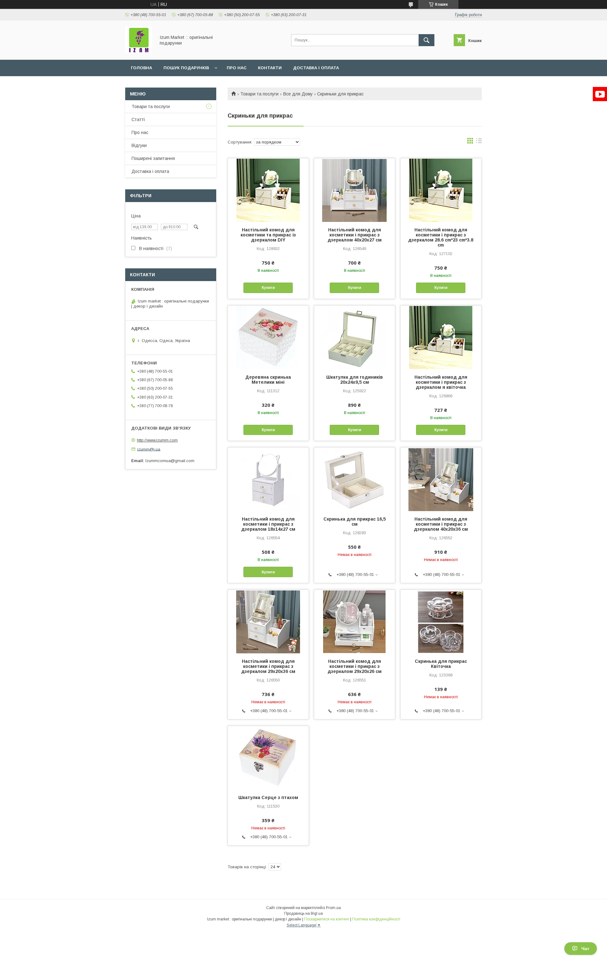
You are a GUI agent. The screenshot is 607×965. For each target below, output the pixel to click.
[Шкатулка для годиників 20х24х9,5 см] (354, 337)
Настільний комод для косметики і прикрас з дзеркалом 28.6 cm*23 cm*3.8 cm (440, 237)
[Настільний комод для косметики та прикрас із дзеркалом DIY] (268, 190)
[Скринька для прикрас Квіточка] (441, 621)
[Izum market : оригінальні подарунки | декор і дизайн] (138, 51)
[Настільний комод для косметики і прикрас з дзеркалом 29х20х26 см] (354, 621)
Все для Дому (298, 93)
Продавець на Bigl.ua (303, 913)
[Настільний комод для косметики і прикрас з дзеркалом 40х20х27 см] (354, 190)
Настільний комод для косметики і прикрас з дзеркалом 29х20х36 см (268, 666)
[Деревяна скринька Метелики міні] (268, 337)
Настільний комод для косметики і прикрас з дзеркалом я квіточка (440, 382)
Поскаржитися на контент (326, 919)
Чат (585, 948)
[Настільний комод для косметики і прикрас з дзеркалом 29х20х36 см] (268, 621)
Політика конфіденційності (376, 919)
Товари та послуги (259, 93)
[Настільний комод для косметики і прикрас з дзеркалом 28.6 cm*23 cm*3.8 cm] (441, 190)
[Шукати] (426, 40)
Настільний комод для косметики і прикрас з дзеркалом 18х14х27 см (268, 524)
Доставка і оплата (316, 67)
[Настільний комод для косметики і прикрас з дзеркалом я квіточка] (441, 337)
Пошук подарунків (186, 67)
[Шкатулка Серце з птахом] (268, 757)
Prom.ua (333, 908)
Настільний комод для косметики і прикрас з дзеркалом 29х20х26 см (355, 666)
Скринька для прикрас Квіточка (441, 664)
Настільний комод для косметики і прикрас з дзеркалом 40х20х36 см (441, 524)
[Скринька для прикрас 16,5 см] (354, 479)
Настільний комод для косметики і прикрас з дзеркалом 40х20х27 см (355, 234)
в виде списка (479, 142)
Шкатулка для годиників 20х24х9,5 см (354, 380)
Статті (138, 119)
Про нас (237, 67)
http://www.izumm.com (157, 440)
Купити (268, 287)
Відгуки (139, 145)
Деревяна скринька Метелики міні (268, 380)
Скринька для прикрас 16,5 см (354, 521)
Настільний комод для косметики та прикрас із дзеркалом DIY (268, 234)
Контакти (270, 67)
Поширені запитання (153, 158)
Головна (141, 67)
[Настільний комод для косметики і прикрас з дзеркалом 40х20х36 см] (441, 479)
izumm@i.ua (148, 449)
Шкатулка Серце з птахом (268, 797)
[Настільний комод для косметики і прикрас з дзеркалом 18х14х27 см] (268, 479)
